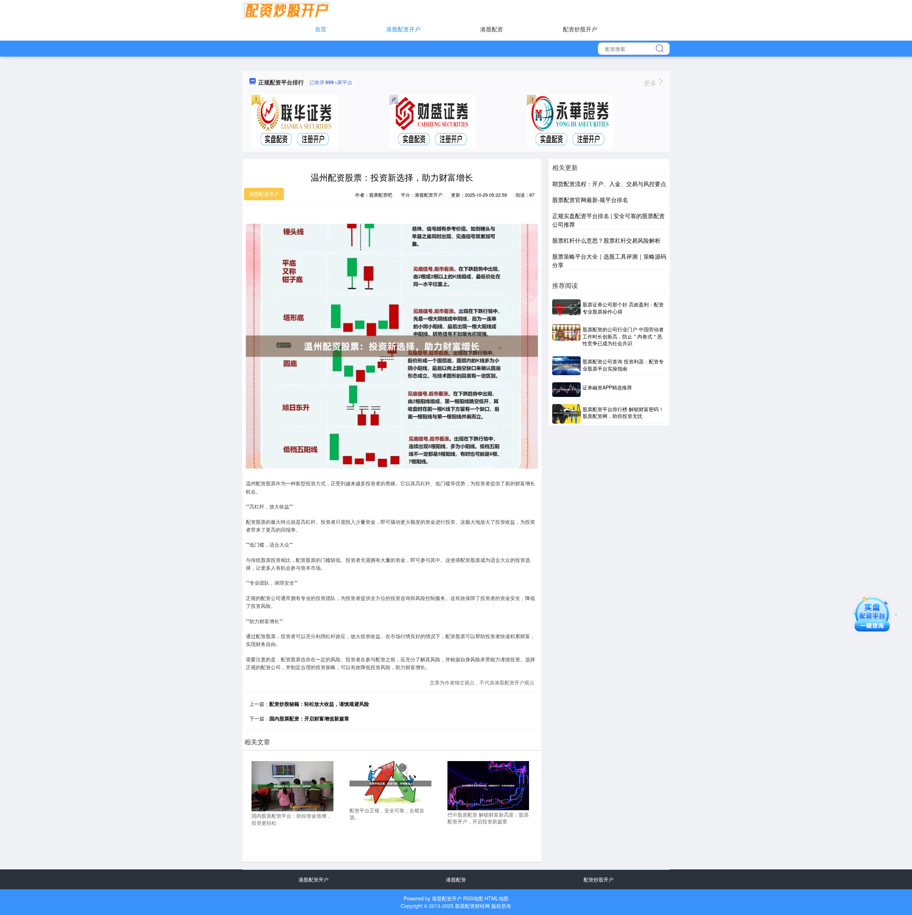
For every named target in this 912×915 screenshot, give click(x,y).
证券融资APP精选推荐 (607, 387)
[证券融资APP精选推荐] (566, 389)
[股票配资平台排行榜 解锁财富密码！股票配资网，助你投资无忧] (566, 414)
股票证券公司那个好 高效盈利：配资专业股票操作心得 (623, 308)
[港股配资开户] (286, 9)
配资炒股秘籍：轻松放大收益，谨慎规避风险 (319, 703)
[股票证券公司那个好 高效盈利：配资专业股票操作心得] (566, 308)
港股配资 (491, 29)
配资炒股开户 (580, 29)
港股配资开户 (403, 29)
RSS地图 (473, 898)
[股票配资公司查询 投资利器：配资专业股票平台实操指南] (566, 365)
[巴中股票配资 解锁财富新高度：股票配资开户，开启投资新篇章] (488, 784)
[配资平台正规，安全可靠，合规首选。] (390, 782)
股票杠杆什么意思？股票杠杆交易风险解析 (606, 240)
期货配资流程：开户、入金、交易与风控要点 (609, 184)
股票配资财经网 (472, 905)
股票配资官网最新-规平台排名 (590, 200)
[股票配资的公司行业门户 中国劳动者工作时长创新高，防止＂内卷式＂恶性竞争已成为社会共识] (566, 336)
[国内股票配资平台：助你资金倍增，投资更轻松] (292, 785)
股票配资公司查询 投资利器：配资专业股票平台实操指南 (623, 365)
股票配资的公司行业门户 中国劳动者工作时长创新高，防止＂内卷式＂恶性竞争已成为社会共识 (623, 336)
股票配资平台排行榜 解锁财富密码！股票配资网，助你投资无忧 (623, 412)
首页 (320, 29)
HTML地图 (496, 898)
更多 (651, 82)
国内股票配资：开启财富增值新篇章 (309, 718)
